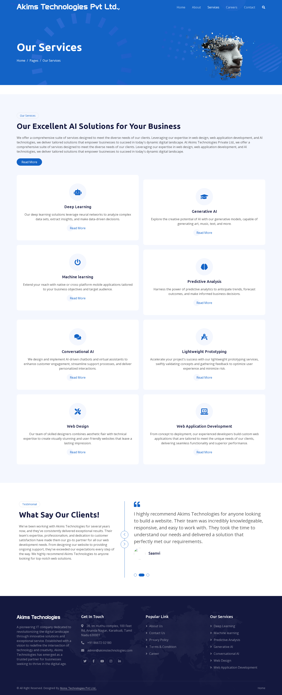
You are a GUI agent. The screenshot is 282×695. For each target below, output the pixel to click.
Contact (249, 7)
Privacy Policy (158, 640)
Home (181, 7)
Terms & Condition (162, 647)
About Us (156, 626)
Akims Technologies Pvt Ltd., (78, 688)
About (196, 7)
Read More (29, 162)
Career (154, 654)
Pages (34, 60)
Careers (231, 7)
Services (213, 7)
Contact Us (157, 633)
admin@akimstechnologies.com (109, 650)
